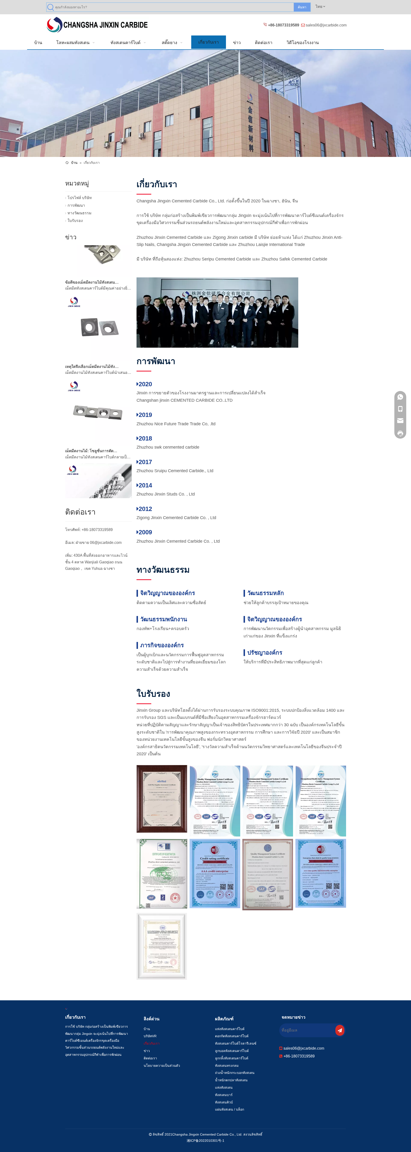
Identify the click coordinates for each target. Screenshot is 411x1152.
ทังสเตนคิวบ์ (224, 1102)
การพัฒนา (76, 205)
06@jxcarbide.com (106, 543)
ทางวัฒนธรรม (80, 213)
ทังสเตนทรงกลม (227, 1065)
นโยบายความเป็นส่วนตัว (162, 1065)
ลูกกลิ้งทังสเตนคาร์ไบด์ (231, 1058)
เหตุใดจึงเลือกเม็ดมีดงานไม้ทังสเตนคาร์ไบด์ (92, 354)
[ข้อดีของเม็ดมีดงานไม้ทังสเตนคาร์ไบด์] (98, 263)
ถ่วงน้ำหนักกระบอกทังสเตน (234, 1073)
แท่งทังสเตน (224, 1087)
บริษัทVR (150, 1036)
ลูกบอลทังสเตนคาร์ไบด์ (232, 1051)
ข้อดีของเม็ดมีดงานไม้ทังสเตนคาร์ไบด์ (92, 270)
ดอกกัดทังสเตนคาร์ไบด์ (232, 1036)
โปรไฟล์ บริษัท (80, 198)
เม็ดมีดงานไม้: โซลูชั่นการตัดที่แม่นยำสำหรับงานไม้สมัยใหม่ (92, 438)
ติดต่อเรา (150, 1058)
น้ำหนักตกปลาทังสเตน (231, 1080)
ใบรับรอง (75, 221)
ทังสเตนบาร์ (224, 1095)
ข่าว (147, 1051)
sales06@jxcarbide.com (326, 25)
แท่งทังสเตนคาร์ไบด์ (230, 1029)
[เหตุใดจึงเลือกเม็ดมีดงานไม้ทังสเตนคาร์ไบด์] (98, 348)
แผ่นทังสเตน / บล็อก (229, 1109)
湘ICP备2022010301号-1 (205, 1140)
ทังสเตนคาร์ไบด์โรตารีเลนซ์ (235, 1043)
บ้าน (147, 1029)
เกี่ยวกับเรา (152, 1043)
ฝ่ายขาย (82, 543)
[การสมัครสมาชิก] (339, 1030)
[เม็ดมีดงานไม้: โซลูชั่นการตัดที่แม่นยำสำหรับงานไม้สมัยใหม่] (98, 432)
